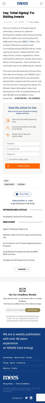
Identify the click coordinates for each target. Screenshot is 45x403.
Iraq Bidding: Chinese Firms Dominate (17, 217)
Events (14, 368)
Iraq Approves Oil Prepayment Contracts (19, 260)
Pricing (5, 363)
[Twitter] (26, 398)
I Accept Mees (18, 159)
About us (6, 368)
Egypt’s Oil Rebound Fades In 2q (15, 229)
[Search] (41, 4)
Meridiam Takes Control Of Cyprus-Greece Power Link (22, 236)
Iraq (6, 181)
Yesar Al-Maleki (34, 22)
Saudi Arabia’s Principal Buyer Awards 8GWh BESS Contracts (20, 253)
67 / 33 (21, 22)
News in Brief (9, 184)
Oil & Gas (21, 184)
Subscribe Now (18, 201)
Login (30, 201)
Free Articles (8, 358)
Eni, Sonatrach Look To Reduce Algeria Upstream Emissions (22, 244)
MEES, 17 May (28, 41)
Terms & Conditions (23, 384)
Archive (29, 358)
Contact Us (21, 363)
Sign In (12, 363)
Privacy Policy (8, 384)
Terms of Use (23, 159)
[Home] (22, 3)
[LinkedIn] (30, 398)
